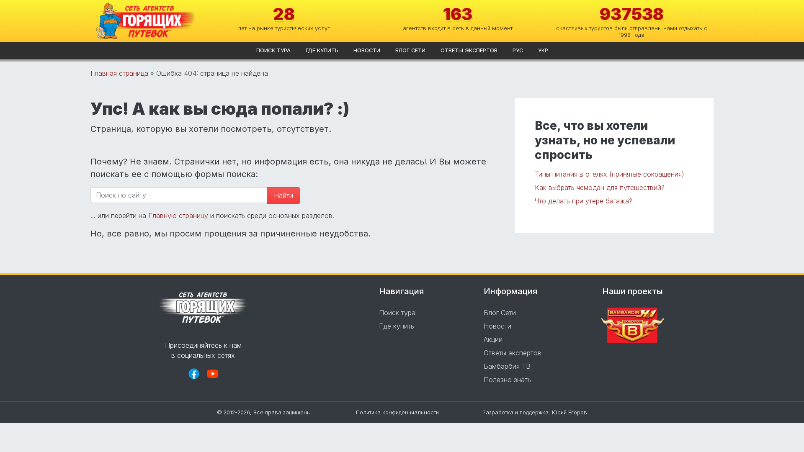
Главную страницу (178, 215)
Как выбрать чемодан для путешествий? (600, 187)
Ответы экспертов (469, 50)
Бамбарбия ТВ (507, 366)
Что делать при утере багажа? (583, 201)
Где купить (322, 50)
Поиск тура (273, 50)
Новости (366, 50)
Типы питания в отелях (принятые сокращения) (609, 174)
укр (543, 50)
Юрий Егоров (569, 412)
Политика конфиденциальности (397, 412)
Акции (493, 339)
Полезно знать (507, 379)
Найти (283, 195)
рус (518, 50)
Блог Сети (410, 50)
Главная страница (119, 73)
